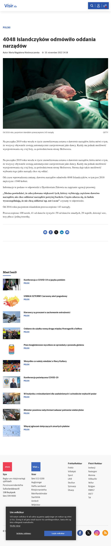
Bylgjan (91, 486)
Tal (89, 498)
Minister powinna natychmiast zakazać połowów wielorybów (54, 410)
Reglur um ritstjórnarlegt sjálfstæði (14, 480)
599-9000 (11, 496)
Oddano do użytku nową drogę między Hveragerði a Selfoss (53, 329)
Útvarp (71, 490)
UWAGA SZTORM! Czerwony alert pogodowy (45, 296)
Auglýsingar (36, 483)
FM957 (91, 490)
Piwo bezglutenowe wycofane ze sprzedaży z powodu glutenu (54, 345)
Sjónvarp (72, 486)
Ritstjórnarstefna (39, 490)
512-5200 (40, 479)
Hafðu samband (38, 486)
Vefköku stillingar (23, 533)
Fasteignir (92, 472)
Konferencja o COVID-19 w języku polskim (44, 280)
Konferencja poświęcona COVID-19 (41, 378)
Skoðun (71, 483)
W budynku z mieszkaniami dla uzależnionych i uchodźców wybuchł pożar (60, 394)
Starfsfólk (35, 497)
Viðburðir (92, 479)
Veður (91, 483)
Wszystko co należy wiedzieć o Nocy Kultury (45, 361)
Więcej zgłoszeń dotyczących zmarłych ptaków (47, 426)
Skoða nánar (15, 526)
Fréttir (71, 468)
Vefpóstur (35, 505)
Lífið (70, 479)
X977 (90, 494)
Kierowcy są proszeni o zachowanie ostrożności (47, 313)
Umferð (34, 501)
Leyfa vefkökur (58, 533)
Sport (70, 475)
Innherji (91, 468)
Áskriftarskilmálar (39, 494)
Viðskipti (72, 472)
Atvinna (91, 475)
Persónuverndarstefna (13, 485)
